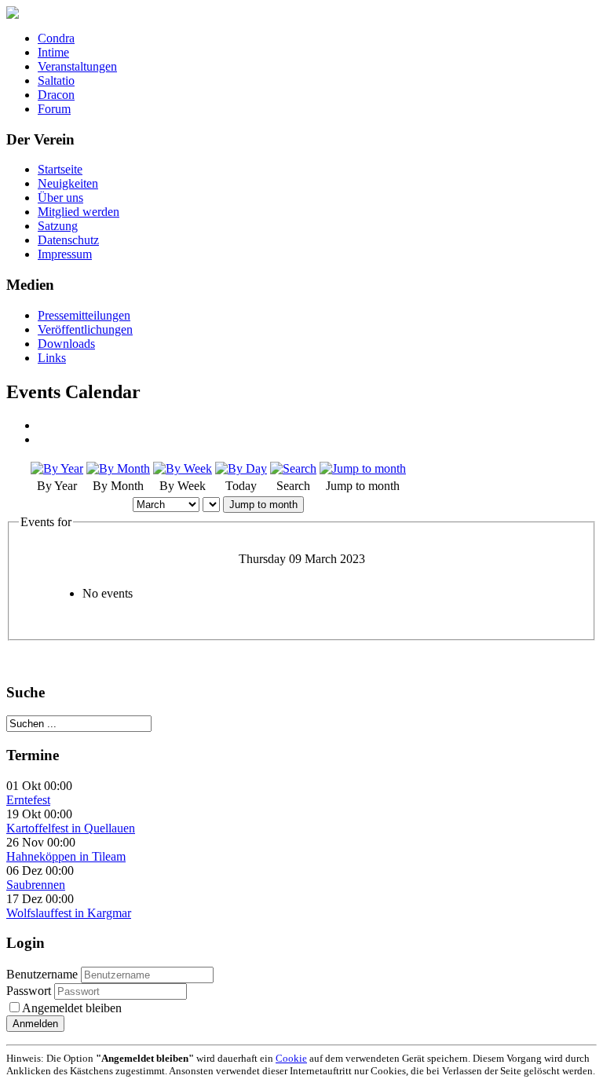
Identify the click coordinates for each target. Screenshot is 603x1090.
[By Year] (57, 468)
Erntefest (28, 800)
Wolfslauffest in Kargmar (68, 913)
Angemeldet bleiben (72, 1008)
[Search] (293, 468)
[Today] (241, 468)
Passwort (30, 990)
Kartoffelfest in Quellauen (70, 828)
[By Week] (182, 468)
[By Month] (118, 468)
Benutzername (42, 974)
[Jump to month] (363, 468)
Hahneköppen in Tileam (66, 856)
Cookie (291, 1058)
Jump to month (263, 504)
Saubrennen (35, 884)
